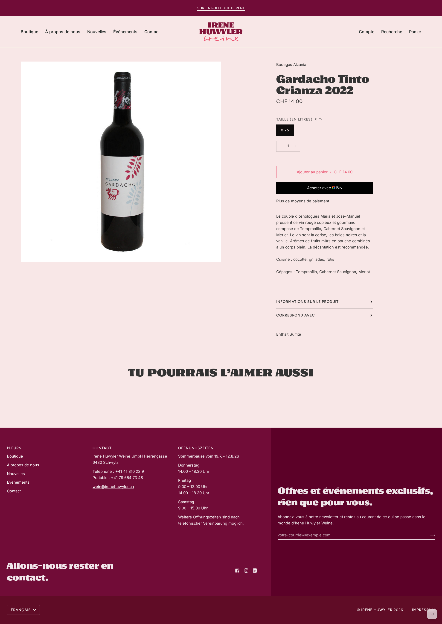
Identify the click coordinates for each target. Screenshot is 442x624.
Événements (18, 482)
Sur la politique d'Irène (221, 8)
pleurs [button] (14, 448)
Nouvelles (16, 473)
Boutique (15, 456)
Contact (14, 491)
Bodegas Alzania (291, 64)
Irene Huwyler (377, 610)
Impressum (423, 610)
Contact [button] (102, 448)
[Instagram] (246, 570)
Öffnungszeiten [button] (196, 448)
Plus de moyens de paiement (302, 201)
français (21, 610)
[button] (31, 31)
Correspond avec (295, 315)
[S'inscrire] (429, 535)
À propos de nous (23, 465)
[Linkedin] (255, 570)
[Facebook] (237, 570)
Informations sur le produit (307, 301)
